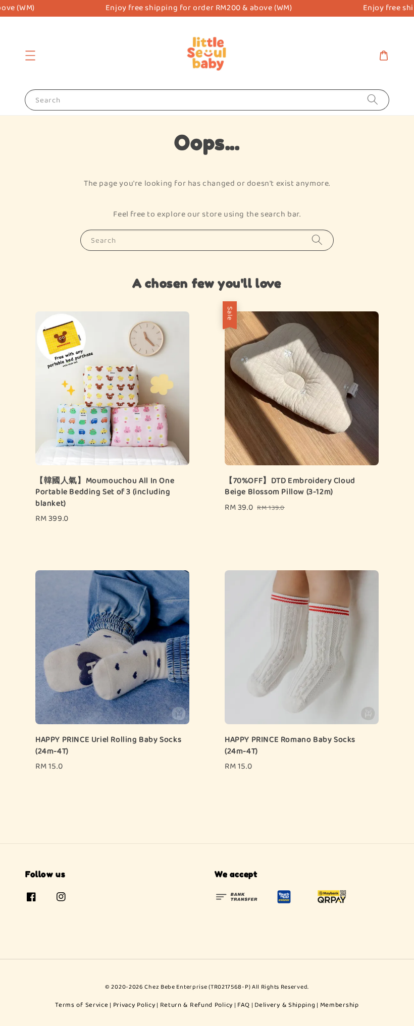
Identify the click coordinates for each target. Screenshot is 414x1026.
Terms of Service (81, 1005)
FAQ (243, 1005)
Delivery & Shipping (284, 1005)
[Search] (372, 100)
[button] (30, 55)
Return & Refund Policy (196, 1005)
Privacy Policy (134, 1005)
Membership (339, 1005)
